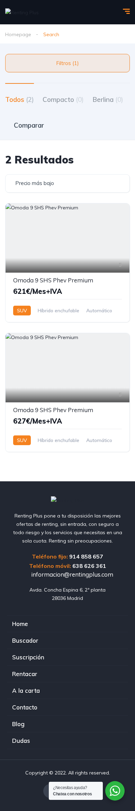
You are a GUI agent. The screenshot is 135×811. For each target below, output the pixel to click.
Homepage (18, 34)
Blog (18, 724)
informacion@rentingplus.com (71, 574)
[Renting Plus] (22, 12)
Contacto (24, 707)
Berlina (107, 99)
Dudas (21, 740)
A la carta (26, 690)
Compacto (63, 99)
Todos (19, 99)
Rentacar (24, 673)
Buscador (25, 640)
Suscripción (28, 657)
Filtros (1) (67, 63)
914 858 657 (86, 556)
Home (20, 623)
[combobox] (67, 183)
